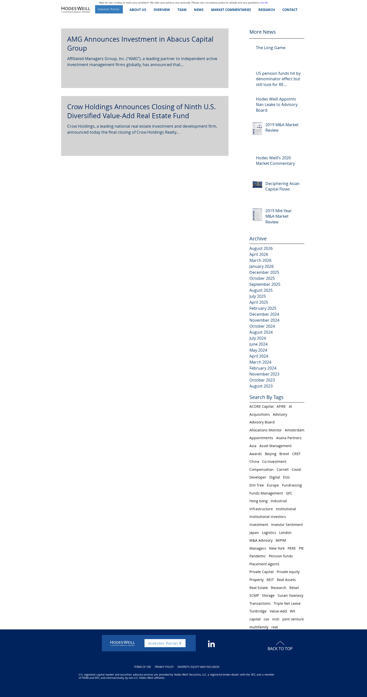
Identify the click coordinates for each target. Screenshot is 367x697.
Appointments (261, 437)
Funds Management (266, 493)
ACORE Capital (261, 406)
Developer (257, 477)
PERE (292, 548)
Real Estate (258, 587)
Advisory (280, 414)
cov (266, 619)
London (285, 532)
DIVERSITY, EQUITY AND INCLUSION (198, 667)
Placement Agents (264, 564)
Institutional (286, 508)
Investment (258, 524)
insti (275, 619)
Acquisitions (259, 414)
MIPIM (281, 540)
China (254, 461)
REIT (270, 579)
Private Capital (261, 571)
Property (256, 579)
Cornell (283, 469)
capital (255, 619)
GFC (289, 493)
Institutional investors (267, 516)
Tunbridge (258, 611)
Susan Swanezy (290, 595)
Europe (273, 485)
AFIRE (281, 406)
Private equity (288, 571)
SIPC (97, 678)
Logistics (269, 532)
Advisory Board (262, 422)
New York (277, 548)
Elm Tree (256, 485)
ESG (286, 477)
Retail (294, 587)
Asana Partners (289, 437)
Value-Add (278, 611)
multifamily (258, 627)
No (266, 2)
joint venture (293, 619)
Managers (257, 548)
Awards (255, 453)
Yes (262, 2)
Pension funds (281, 556)
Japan (254, 532)
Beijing (270, 453)
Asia (252, 445)
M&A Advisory (261, 540)
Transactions (260, 603)
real (274, 627)
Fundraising (292, 485)
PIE (301, 548)
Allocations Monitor (265, 430)
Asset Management (275, 445)
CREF (296, 453)
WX (292, 611)
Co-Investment (274, 461)
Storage (268, 595)
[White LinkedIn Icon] (211, 644)
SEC (253, 674)
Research (278, 587)
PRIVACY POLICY (164, 667)
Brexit (284, 453)
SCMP (254, 595)
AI (290, 406)
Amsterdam (294, 430)
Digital (274, 477)
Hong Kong (258, 500)
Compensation (261, 469)
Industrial (279, 500)
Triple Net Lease (287, 603)
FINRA (85, 678)
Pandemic (257, 556)
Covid (296, 469)
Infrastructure (261, 508)
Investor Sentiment (287, 524)
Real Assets (286, 579)
